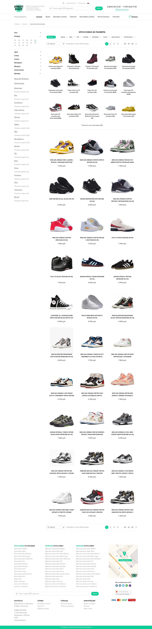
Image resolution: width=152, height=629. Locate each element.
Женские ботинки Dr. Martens (86, 584)
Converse (17, 175)
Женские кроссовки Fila (84, 561)
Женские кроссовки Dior (85, 576)
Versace (17, 117)
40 (35, 40)
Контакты (116, 17)
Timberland (18, 190)
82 (132, 44)
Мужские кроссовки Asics (54, 569)
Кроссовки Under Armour (23, 574)
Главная (17, 24)
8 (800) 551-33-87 (114, 7)
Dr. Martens (18, 103)
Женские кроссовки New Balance (88, 554)
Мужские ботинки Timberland (55, 586)
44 (27, 43)
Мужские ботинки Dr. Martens (55, 584)
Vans (16, 182)
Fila (15, 153)
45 (31, 43)
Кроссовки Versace (21, 564)
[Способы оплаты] (123, 601)
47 (15, 45)
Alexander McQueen (21, 79)
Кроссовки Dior (19, 576)
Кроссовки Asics (20, 569)
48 (19, 45)
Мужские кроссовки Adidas (55, 549)
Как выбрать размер (87, 17)
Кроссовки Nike (19, 551)
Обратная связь (43, 609)
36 (19, 40)
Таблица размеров (67, 606)
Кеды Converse (19, 581)
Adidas (16, 124)
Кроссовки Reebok (21, 566)
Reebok (17, 146)
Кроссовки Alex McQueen (23, 559)
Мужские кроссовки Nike (54, 551)
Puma (16, 168)
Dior (15, 95)
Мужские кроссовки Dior (54, 576)
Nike (15, 132)
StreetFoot (18, 8)
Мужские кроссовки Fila (53, 561)
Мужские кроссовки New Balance (57, 554)
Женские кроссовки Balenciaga (87, 556)
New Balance (19, 139)
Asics (16, 161)
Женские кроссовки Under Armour (88, 574)
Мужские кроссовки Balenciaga (56, 556)
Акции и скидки (89, 604)
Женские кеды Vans (83, 579)
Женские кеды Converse (84, 581)
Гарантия (73, 17)
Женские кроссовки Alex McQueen (88, 559)
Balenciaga (18, 88)
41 (15, 43)
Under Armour (19, 110)
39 (31, 40)
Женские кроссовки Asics (85, 569)
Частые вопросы (103, 17)
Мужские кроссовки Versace (55, 564)
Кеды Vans (18, 579)
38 (27, 40)
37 (23, 40)
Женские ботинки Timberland (86, 586)
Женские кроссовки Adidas (85, 549)
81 (129, 44)
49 (23, 45)
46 (35, 43)
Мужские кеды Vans (52, 579)
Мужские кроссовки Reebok (55, 566)
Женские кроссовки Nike (85, 551)
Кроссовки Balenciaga (22, 556)
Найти (99, 8)
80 (125, 44)
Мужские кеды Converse (54, 581)
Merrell (16, 197)
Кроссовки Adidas (20, 549)
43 (23, 43)
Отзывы (86, 606)
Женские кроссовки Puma (85, 571)
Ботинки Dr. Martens (21, 584)
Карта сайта (88, 609)
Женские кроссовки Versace (86, 564)
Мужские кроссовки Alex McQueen (57, 559)
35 (15, 40)
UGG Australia (19, 83)
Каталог (39, 17)
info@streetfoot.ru (20, 17)
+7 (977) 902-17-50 (130, 7)
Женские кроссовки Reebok (86, 566)
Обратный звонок (122, 9)
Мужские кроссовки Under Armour (57, 574)
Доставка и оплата (60, 17)
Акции (48, 17)
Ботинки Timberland (21, 586)
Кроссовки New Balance (22, 554)
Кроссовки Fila (19, 561)
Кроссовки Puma (20, 571)
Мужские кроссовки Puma (54, 571)
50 (27, 45)
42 (19, 43)
